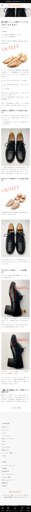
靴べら (4, 441)
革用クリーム (5, 427)
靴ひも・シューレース (8, 438)
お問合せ (4, 485)
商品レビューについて (8, 480)
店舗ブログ (5, 483)
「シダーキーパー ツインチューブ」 (16, 167)
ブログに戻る (16, 408)
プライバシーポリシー (8, 474)
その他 (4, 456)
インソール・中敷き (7, 453)
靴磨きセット (5, 450)
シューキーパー (6, 435)
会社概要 (4, 468)
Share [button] (5, 31)
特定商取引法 (5, 471)
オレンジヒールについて (8, 465)
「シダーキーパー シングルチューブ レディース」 (15, 212)
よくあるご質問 (6, 477)
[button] (2, 5)
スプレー (4, 432)
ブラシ (4, 444)
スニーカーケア (6, 447)
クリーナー (5, 430)
